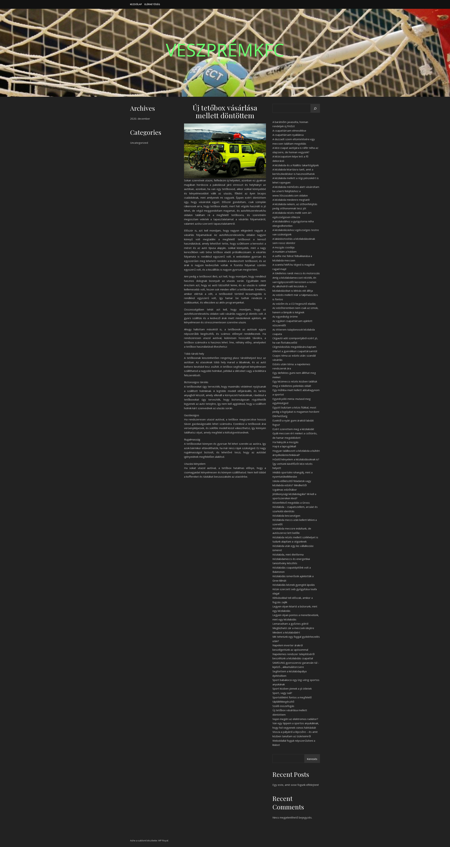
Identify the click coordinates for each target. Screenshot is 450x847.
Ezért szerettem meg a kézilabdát (293, 429)
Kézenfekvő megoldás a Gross (291, 502)
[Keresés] (315, 108)
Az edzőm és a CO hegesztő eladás (294, 303)
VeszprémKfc (225, 49)
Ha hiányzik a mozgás (285, 442)
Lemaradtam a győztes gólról (290, 623)
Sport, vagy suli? (282, 693)
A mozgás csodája (283, 247)
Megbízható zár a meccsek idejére (293, 628)
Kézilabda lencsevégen (286, 515)
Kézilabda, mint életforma (288, 554)
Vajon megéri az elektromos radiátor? (295, 719)
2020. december (140, 118)
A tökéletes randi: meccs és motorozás (296, 273)
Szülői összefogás (283, 706)
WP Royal (163, 840)
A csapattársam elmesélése (289, 130)
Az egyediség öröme (285, 316)
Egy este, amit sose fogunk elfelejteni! (295, 784)
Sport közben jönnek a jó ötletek (292, 688)
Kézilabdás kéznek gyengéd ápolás (293, 584)
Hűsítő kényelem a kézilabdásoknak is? (295, 459)
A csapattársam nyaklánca (288, 135)
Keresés (312, 759)
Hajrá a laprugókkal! (284, 446)
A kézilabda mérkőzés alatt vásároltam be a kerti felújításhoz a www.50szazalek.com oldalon (295, 191)
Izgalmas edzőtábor (284, 489)
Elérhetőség (152, 4)
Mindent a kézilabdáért (286, 632)
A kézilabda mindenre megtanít (291, 199)
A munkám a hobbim (284, 251)
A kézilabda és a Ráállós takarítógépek (295, 165)
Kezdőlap (136, 4)
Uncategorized (139, 142)
